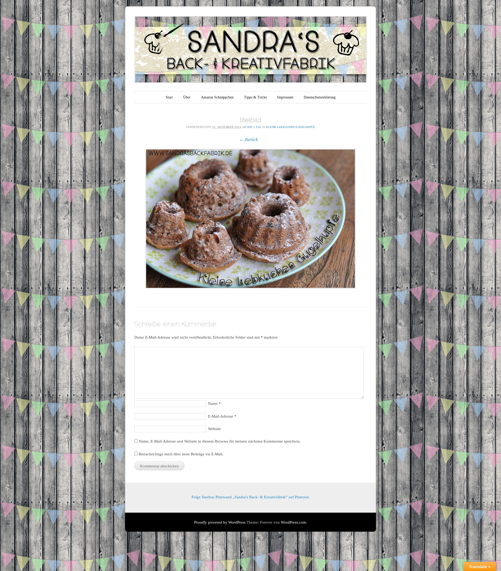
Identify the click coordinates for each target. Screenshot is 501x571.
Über (186, 97)
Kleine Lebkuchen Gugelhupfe (290, 127)
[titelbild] (250, 218)
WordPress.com (293, 522)
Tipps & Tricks (255, 97)
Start (169, 97)
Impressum (285, 97)
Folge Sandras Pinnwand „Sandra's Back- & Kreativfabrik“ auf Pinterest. (251, 497)
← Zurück (248, 139)
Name (214, 403)
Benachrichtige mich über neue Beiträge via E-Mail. (181, 454)
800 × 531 (254, 127)
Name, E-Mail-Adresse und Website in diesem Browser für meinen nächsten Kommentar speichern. (220, 441)
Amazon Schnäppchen (217, 97)
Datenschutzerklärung (320, 97)
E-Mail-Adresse (222, 416)
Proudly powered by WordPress (220, 522)
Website (214, 429)
